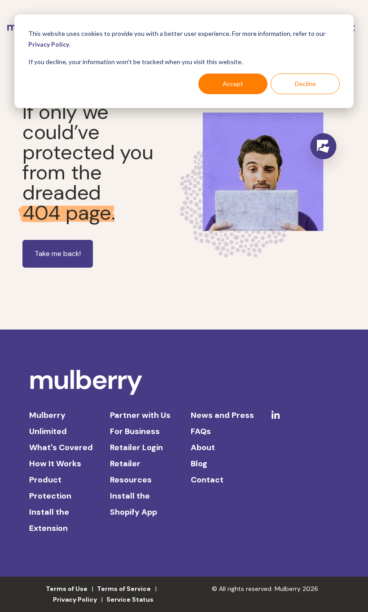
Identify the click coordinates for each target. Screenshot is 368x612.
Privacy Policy (48, 44)
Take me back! (58, 253)
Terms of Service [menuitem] (124, 589)
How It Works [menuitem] (55, 463)
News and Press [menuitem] (222, 415)
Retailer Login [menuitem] (136, 447)
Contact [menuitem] (207, 479)
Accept (233, 83)
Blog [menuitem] (199, 463)
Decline (305, 83)
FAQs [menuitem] (201, 431)
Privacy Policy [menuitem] (75, 599)
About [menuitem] (203, 447)
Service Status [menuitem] (129, 599)
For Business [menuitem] (135, 431)
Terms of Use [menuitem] (67, 589)
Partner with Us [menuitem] (140, 415)
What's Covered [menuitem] (61, 447)
